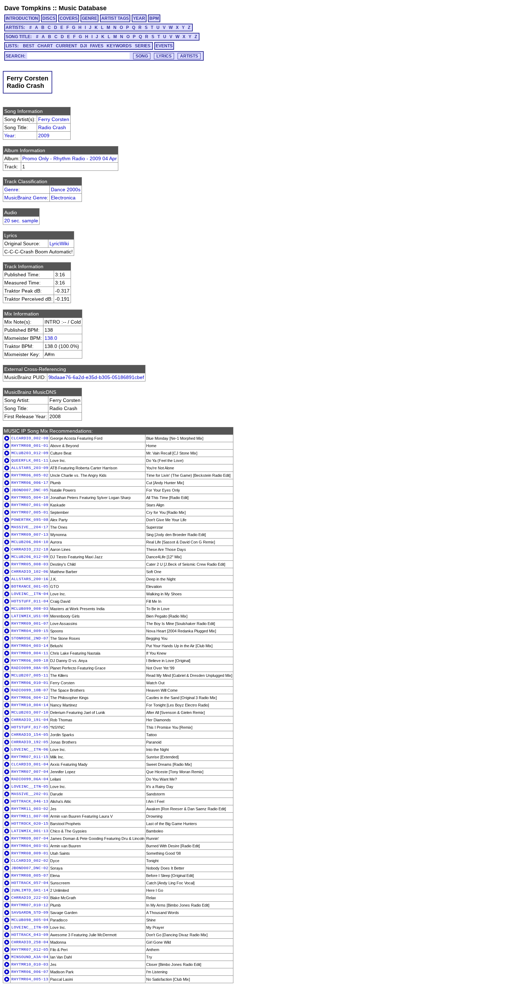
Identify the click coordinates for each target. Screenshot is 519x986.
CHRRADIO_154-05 (29, 735)
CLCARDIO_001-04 (29, 764)
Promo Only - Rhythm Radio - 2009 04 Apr (69, 158)
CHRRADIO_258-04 (29, 942)
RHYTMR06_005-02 (29, 475)
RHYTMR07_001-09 (29, 505)
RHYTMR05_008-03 (29, 564)
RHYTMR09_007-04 (29, 838)
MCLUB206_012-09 (29, 557)
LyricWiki (59, 243)
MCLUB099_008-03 (29, 609)
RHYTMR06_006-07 (29, 972)
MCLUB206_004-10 (29, 542)
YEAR (139, 18)
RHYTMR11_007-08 (29, 816)
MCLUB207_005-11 (29, 675)
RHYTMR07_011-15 (29, 757)
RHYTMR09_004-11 (29, 653)
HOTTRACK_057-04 (29, 883)
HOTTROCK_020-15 (29, 824)
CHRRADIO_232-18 (29, 549)
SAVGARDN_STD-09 (29, 912)
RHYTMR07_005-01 (29, 512)
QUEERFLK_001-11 (29, 460)
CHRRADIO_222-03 (29, 898)
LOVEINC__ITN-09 (29, 927)
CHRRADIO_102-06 (29, 572)
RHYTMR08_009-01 (29, 853)
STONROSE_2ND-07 (29, 638)
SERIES (142, 45)
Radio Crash (52, 127)
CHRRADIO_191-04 (29, 720)
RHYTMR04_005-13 (29, 979)
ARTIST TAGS (115, 18)
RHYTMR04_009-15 (29, 631)
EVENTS (164, 45)
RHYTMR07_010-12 (29, 905)
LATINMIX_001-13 (29, 831)
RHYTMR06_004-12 (29, 698)
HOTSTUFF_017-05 (29, 727)
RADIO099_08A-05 (29, 668)
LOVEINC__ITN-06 (29, 749)
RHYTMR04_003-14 (29, 646)
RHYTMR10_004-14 (29, 705)
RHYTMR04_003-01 (29, 846)
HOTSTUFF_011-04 (29, 601)
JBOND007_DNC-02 (29, 868)
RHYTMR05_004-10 (29, 497)
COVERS (69, 18)
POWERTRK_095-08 (29, 520)
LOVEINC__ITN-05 (29, 786)
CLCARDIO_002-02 (29, 861)
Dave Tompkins (27, 8)
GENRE (89, 18)
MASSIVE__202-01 (29, 794)
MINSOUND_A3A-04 (29, 957)
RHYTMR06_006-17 (29, 483)
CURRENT (66, 45)
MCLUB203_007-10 (29, 712)
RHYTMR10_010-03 (29, 964)
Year (9, 135)
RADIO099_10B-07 (29, 690)
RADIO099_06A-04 (29, 779)
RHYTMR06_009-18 (29, 661)
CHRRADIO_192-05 (29, 742)
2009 (43, 135)
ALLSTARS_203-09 (29, 468)
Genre (11, 189)
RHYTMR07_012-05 (29, 950)
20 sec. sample (21, 220)
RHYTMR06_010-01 (29, 683)
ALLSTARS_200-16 (29, 579)
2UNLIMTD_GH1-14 (29, 890)
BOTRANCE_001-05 (29, 586)
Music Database (83, 8)
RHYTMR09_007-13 (29, 535)
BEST (28, 45)
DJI (83, 45)
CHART (45, 45)
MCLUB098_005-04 (29, 920)
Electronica (63, 197)
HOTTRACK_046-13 (29, 801)
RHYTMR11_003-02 (29, 809)
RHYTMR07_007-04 (29, 772)
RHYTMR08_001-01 (29, 446)
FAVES (96, 45)
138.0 (50, 338)
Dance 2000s (65, 189)
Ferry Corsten (53, 119)
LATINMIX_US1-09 (29, 616)
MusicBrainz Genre (25, 197)
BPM (154, 18)
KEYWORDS (119, 45)
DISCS (48, 18)
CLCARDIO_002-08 (29, 438)
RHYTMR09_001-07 (29, 623)
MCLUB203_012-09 (29, 453)
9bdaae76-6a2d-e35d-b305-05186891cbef (96, 377)
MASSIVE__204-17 (29, 527)
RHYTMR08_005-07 (29, 875)
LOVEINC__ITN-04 (29, 594)
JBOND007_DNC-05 (29, 490)
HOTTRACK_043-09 (29, 935)
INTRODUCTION (22, 18)
